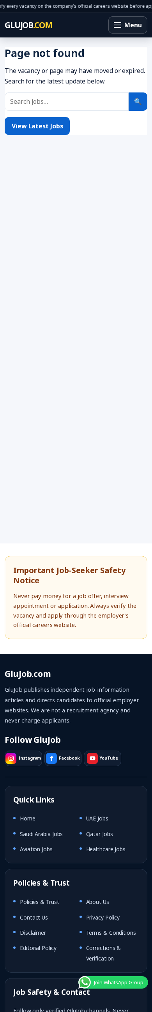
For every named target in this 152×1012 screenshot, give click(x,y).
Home (27, 818)
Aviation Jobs (36, 849)
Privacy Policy (103, 917)
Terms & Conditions (111, 932)
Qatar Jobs (99, 834)
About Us (97, 901)
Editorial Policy (38, 948)
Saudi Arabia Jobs (41, 834)
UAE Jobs (97, 818)
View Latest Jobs (37, 126)
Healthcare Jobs (106, 849)
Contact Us (34, 917)
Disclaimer (33, 932)
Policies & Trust (39, 901)
